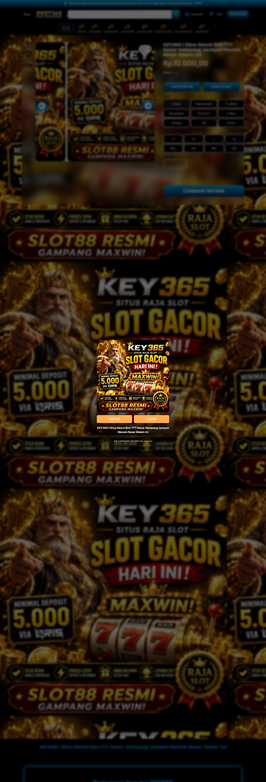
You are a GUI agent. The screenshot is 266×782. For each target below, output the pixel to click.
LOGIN (151, 419)
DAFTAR (114, 419)
